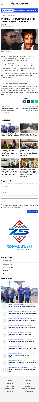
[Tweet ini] (28, 101)
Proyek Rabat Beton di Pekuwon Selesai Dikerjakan (17, 10)
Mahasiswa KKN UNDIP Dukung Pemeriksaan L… (22, 363)
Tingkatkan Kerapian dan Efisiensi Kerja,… (21, 341)
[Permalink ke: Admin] (2, 25)
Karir (28, 383)
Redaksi (28, 380)
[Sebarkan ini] (24, 101)
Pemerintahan (23, 367)
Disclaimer (28, 386)
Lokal (17, 304)
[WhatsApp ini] (36, 101)
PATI (4, 273)
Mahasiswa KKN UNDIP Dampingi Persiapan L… (22, 321)
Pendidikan (23, 318)
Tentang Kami (28, 391)
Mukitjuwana (7, 261)
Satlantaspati (8, 267)
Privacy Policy (10, 386)
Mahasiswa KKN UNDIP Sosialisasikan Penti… (20, 335)
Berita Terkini (12, 304)
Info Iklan (10, 391)
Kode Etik (10, 383)
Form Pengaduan (9, 389)
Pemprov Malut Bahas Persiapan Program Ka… (21, 370)
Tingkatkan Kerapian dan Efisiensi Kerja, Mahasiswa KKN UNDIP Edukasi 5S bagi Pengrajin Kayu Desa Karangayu (28, 173)
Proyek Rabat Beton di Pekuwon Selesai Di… (22, 313)
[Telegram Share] (32, 101)
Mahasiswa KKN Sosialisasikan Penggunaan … (22, 328)
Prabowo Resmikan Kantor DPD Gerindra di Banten (30, 108)
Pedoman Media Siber (28, 389)
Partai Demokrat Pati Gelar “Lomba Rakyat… (22, 306)
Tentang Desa (23, 311)
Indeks (10, 380)
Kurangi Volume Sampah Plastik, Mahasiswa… (18, 356)
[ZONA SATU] (19, 4)
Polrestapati (7, 264)
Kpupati (5, 270)
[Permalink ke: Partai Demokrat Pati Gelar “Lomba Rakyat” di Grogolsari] (10, 128)
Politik (22, 304)
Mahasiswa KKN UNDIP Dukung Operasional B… (22, 349)
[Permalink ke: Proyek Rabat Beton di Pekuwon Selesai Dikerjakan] (29, 128)
